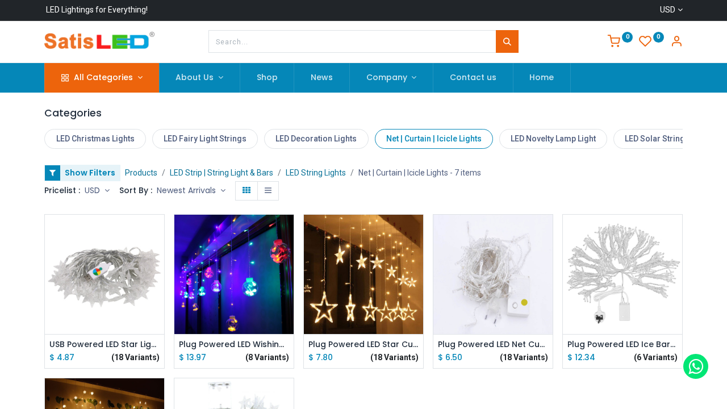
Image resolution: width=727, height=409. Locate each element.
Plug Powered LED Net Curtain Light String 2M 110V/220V (493, 344)
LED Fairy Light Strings (205, 138)
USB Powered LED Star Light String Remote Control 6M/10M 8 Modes (104, 344)
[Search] (507, 41)
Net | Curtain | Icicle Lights (434, 138)
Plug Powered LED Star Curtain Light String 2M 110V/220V (363, 344)
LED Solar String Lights (667, 138)
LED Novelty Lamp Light (553, 138)
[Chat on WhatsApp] (696, 366)
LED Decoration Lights (316, 138)
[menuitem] (267, 78)
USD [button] (93, 190)
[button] (191, 191)
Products (141, 172)
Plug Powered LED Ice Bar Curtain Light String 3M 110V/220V (622, 344)
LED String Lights (316, 172)
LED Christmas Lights (95, 138)
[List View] (268, 191)
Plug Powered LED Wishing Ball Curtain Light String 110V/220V (234, 344)
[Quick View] (157, 233)
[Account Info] (676, 42)
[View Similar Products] (157, 310)
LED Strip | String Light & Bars (221, 172)
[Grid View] (246, 191)
